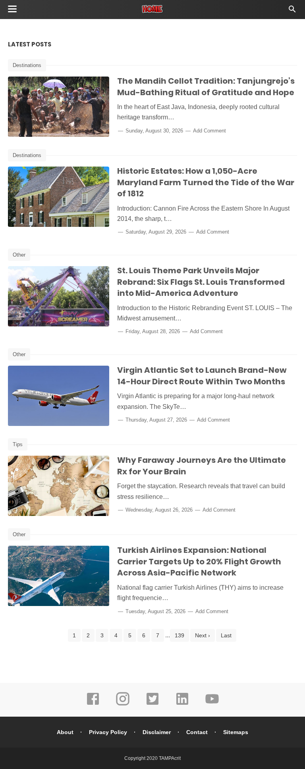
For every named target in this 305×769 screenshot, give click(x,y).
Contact (197, 732)
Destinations (27, 65)
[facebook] (93, 704)
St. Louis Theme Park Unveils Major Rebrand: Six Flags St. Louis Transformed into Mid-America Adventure (201, 282)
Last (226, 635)
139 (179, 635)
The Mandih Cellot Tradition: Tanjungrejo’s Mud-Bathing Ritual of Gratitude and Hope (206, 86)
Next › (202, 635)
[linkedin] (182, 704)
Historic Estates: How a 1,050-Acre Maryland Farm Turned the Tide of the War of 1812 (205, 182)
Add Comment (209, 131)
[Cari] (292, 11)
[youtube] (212, 704)
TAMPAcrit (170, 758)
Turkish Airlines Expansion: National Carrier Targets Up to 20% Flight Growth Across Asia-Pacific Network (199, 561)
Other (19, 255)
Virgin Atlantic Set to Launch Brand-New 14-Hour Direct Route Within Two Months (202, 375)
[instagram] (123, 704)
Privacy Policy (108, 732)
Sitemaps (235, 732)
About (65, 732)
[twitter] (152, 704)
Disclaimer (157, 732)
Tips (18, 444)
